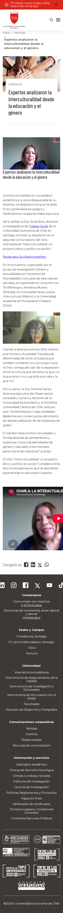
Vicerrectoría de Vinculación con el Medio (31, 696)
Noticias (20, 32)
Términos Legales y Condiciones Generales (31, 811)
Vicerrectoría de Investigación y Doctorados (32, 688)
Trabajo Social (38, 226)
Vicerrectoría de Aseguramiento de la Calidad (31, 679)
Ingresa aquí (31, 617)
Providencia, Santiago (32, 636)
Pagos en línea (31, 798)
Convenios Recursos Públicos (31, 818)
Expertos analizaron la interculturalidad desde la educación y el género (24, 44)
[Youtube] (49, 585)
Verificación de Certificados (31, 804)
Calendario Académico (31, 764)
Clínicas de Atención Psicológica (31, 770)
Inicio (6, 32)
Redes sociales (31, 740)
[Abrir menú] (58, 20)
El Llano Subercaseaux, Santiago (31, 642)
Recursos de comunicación (31, 745)
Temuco (31, 653)
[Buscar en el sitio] (51, 20)
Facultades (31, 704)
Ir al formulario (31, 605)
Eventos (31, 734)
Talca (31, 647)
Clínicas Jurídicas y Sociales (31, 776)
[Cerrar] (56, 5)
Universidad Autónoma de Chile (37, 903)
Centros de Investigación (31, 787)
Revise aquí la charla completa (24, 256)
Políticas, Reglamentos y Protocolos (31, 792)
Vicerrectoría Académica (32, 672)
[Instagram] (13, 585)
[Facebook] (25, 585)
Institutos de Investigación (31, 781)
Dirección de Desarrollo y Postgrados (31, 709)
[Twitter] (37, 585)
